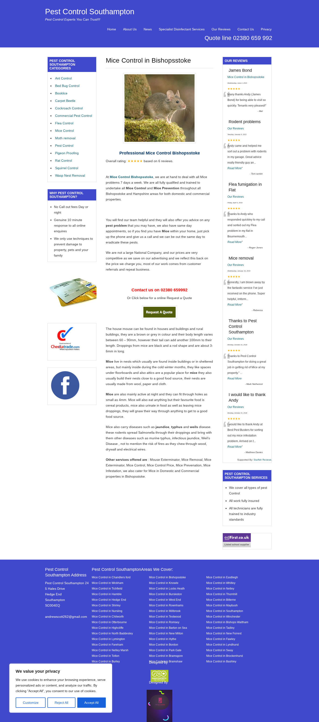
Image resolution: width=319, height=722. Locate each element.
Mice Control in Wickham (107, 582)
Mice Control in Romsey (164, 622)
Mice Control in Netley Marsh (110, 650)
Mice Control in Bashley (221, 661)
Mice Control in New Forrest (223, 633)
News (148, 29)
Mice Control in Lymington (108, 638)
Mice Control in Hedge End (109, 599)
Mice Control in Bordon (163, 644)
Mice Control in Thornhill (221, 594)
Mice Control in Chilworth (108, 616)
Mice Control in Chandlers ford (111, 577)
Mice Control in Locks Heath (167, 588)
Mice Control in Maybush (222, 605)
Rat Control (63, 160)
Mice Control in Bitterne (221, 599)
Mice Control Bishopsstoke (131, 177)
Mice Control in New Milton (166, 633)
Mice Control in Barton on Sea (168, 627)
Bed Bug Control (67, 86)
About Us (130, 29)
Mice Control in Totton (105, 655)
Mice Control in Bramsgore (166, 655)
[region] (60, 688)
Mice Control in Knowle (163, 582)
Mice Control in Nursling (107, 610)
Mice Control (64, 130)
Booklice (61, 93)
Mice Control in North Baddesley (112, 633)
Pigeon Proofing (67, 153)
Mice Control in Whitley (220, 582)
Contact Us (245, 29)
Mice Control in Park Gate (165, 650)
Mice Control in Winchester (223, 616)
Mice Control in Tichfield (107, 588)
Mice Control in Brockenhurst (224, 655)
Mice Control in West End (165, 599)
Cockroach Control (69, 108)
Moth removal (65, 138)
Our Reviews (221, 29)
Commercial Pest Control (73, 116)
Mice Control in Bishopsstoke (245, 77)
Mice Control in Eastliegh (222, 577)
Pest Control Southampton (89, 11)
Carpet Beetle (65, 101)
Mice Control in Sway (219, 650)
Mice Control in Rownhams (166, 605)
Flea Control (64, 123)
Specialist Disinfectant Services (182, 29)
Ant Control (63, 78)
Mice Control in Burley (106, 661)
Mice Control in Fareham (107, 644)
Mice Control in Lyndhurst (222, 644)
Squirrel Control (66, 168)
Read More (234, 168)
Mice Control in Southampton (224, 610)
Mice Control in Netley (220, 588)
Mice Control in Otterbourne (109, 622)
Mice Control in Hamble (107, 594)
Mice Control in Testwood (165, 616)
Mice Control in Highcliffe (108, 627)
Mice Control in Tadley (220, 627)
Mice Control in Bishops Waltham (227, 622)
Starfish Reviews (262, 459)
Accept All (91, 702)
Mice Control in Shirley (106, 605)
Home (111, 29)
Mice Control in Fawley (220, 638)
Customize (31, 702)
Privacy (266, 29)
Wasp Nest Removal (70, 175)
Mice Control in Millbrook (165, 610)
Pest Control (64, 145)
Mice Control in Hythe (162, 638)
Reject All (61, 702)
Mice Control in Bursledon (165, 594)
